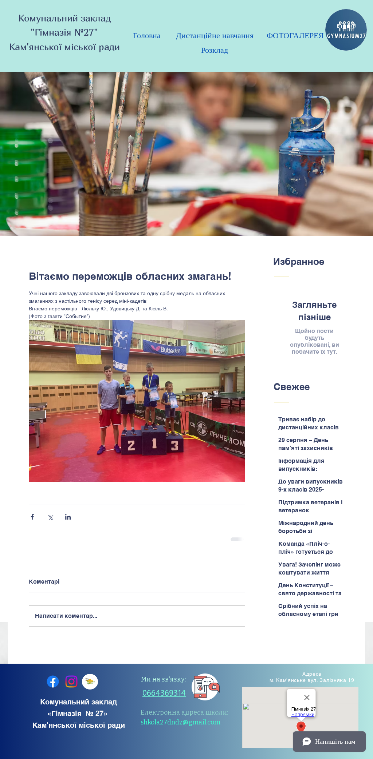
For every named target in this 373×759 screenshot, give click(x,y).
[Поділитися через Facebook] (32, 516)
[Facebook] (53, 687)
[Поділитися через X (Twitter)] (50, 516)
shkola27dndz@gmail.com (180, 728)
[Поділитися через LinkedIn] (67, 516)
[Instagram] (71, 687)
